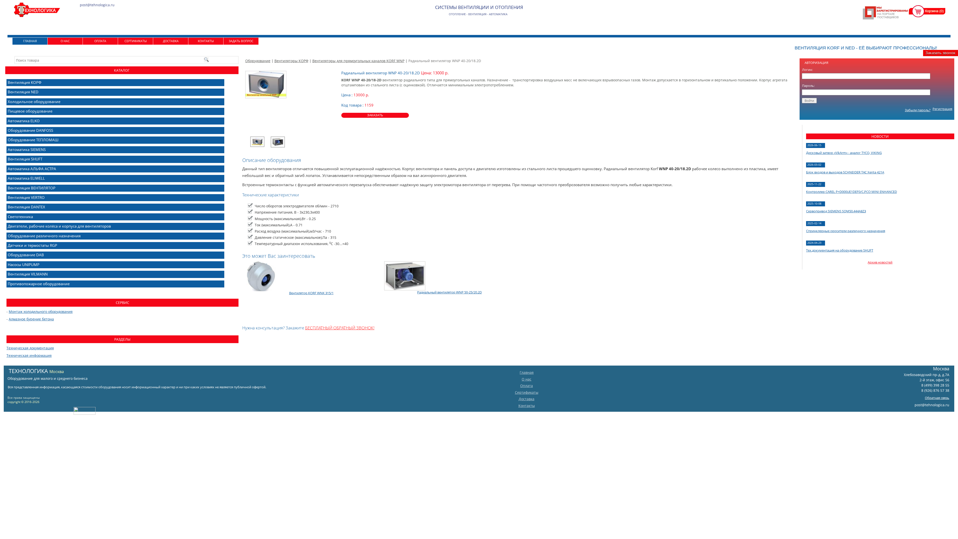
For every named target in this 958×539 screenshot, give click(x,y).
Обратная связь (937, 398)
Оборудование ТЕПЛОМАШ (33, 139)
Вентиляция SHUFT (25, 158)
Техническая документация (30, 348)
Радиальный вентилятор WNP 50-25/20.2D (449, 292)
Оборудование (257, 60)
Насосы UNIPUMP (23, 264)
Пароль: (808, 85)
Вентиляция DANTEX (26, 206)
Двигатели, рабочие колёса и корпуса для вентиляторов (59, 226)
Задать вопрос (241, 41)
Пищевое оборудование (30, 111)
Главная (30, 41)
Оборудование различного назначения (44, 235)
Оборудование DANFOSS (30, 130)
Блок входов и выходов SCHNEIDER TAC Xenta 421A (845, 172)
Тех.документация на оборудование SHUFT (839, 250)
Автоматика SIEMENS (27, 149)
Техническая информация (29, 355)
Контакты (206, 41)
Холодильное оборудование (34, 101)
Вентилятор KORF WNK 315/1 (311, 293)
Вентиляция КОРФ (24, 82)
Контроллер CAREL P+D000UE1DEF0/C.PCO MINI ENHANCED (851, 191)
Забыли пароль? (918, 110)
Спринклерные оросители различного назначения (845, 231)
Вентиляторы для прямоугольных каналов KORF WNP (358, 60)
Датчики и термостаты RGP (32, 245)
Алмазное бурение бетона (31, 319)
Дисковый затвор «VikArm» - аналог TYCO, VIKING (844, 152)
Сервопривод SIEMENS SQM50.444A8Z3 (836, 211)
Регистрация (942, 109)
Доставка (171, 41)
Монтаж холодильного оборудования (41, 311)
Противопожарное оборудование (39, 283)
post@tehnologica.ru (932, 405)
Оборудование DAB (26, 254)
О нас (65, 41)
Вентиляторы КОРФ (291, 60)
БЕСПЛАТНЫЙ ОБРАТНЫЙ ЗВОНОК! (339, 328)
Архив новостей (880, 262)
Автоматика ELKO (24, 120)
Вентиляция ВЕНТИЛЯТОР (31, 187)
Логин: (807, 69)
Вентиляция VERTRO (26, 197)
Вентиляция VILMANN (28, 273)
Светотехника (20, 216)
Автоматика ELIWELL (26, 178)
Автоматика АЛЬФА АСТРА (32, 168)
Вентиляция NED (23, 91)
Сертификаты (135, 41)
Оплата (100, 41)
